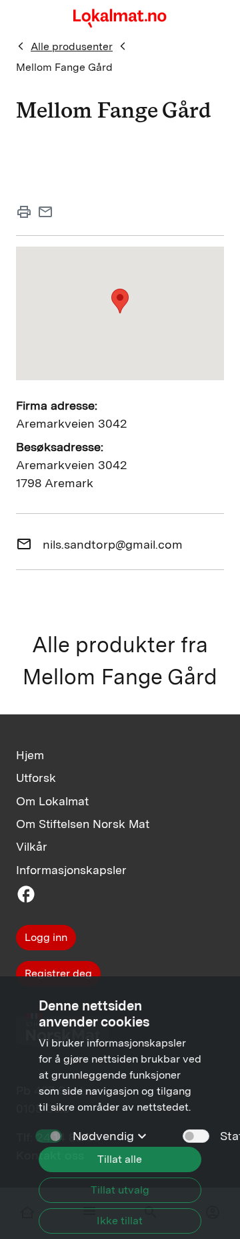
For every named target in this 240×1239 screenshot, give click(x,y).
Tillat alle (119, 1159)
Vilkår (31, 846)
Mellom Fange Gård (64, 67)
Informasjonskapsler (71, 870)
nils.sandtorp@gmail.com (113, 544)
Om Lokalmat (52, 801)
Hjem (30, 755)
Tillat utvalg (120, 1190)
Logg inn (46, 937)
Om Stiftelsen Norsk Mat (82, 824)
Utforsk (36, 778)
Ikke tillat (120, 1220)
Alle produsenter (72, 46)
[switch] (196, 1136)
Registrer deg (58, 973)
